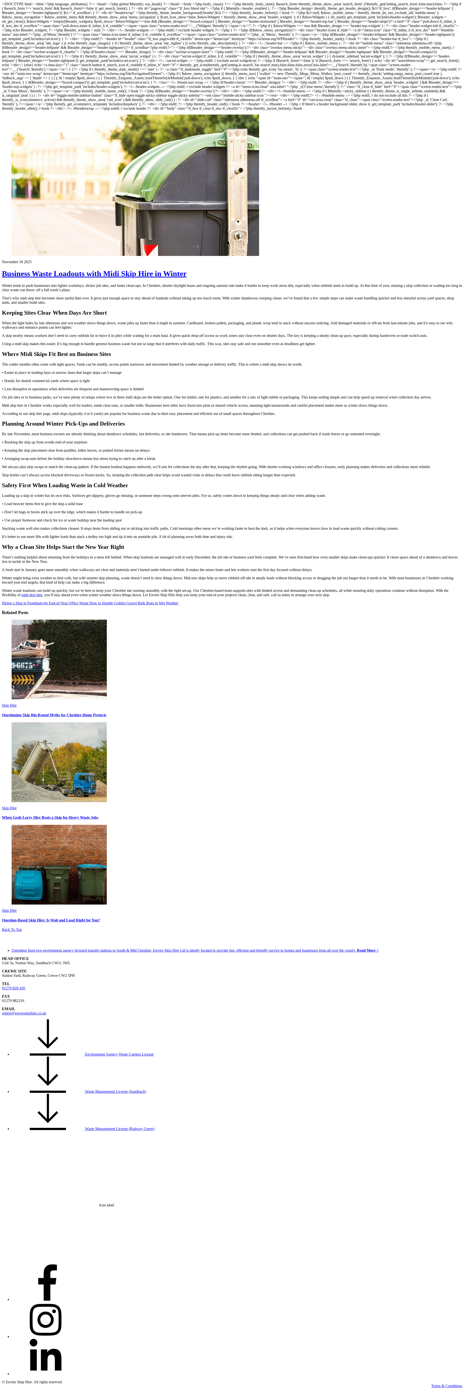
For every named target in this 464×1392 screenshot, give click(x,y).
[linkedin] (48, 1374)
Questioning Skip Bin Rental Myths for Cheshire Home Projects (54, 715)
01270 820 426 (13, 988)
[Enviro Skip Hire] (26, 943)
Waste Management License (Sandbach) (115, 1091)
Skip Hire (9, 705)
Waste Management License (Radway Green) (119, 1129)
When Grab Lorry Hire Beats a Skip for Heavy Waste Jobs (50, 817)
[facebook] (48, 1299)
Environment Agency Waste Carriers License (119, 1054)
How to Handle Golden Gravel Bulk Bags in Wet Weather (133, 603)
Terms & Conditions (446, 1386)
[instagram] (48, 1336)
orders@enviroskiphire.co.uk (24, 1013)
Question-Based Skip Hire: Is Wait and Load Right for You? (51, 920)
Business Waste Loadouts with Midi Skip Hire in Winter (94, 273)
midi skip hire (32, 595)
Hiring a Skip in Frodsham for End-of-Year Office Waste (45, 603)
